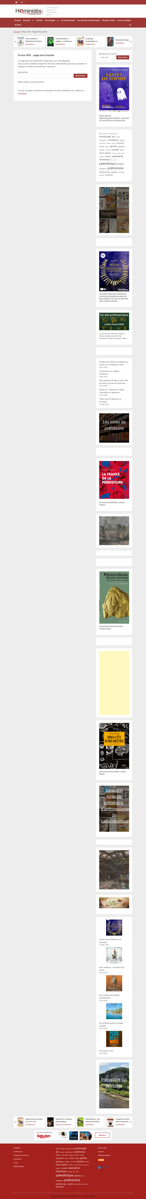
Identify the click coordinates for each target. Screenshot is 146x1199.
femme (101, 146)
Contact (101, 1152)
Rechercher (23, 72)
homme (115, 149)
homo (122, 150)
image (119, 153)
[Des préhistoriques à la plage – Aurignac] (114, 1011)
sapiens (114, 172)
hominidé (108, 150)
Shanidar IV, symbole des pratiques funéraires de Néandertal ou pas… (63, 1120)
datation (122, 140)
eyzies (66, 1158)
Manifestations (19, 1166)
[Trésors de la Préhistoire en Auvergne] (114, 928)
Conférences (60, 44)
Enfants (18, 25)
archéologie (105, 136)
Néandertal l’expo (122, 40)
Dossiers (26, 20)
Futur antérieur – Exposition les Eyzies (34, 40)
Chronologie (50, 20)
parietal (120, 164)
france (107, 146)
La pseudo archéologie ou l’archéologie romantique (91, 40)
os (112, 160)
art (113, 136)
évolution (109, 175)
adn (100, 133)
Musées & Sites (108, 20)
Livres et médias (124, 20)
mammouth (85, 1165)
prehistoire (103, 169)
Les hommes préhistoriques (88, 20)
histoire (101, 150)
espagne (71, 1155)
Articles (39, 20)
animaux (105, 133)
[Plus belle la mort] (114, 1039)
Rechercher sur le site (108, 54)
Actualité (17, 1148)
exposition (120, 143)
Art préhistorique (68, 20)
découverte (102, 143)
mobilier (101, 156)
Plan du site (102, 1148)
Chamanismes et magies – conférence (63, 40)
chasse (118, 137)
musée (108, 156)
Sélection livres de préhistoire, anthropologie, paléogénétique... (116, 207)
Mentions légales (104, 1155)
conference (103, 140)
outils (115, 160)
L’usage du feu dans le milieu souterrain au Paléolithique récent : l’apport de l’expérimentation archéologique (123, 1120)
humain (114, 153)
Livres (16, 1163)
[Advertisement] (114, 683)
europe (113, 143)
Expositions (30, 44)
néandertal (117, 156)
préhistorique (104, 172)
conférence (113, 140)
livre (123, 153)
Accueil (18, 20)
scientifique (121, 172)
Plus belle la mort (106, 1051)
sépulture (101, 175)
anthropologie (113, 133)
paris (83, 1176)
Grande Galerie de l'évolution (114, 866)
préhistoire (115, 168)
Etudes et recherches (63, 1124)
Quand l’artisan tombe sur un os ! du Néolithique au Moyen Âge (34, 1120)
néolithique (104, 159)
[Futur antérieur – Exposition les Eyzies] (114, 955)
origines (70, 1171)
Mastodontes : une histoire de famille (93, 1120)
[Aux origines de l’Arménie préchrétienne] (114, 983)
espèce (108, 143)
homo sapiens (105, 153)
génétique (121, 146)
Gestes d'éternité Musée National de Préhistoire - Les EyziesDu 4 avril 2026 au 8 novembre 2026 (114, 118)
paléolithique (107, 163)
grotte (113, 146)
